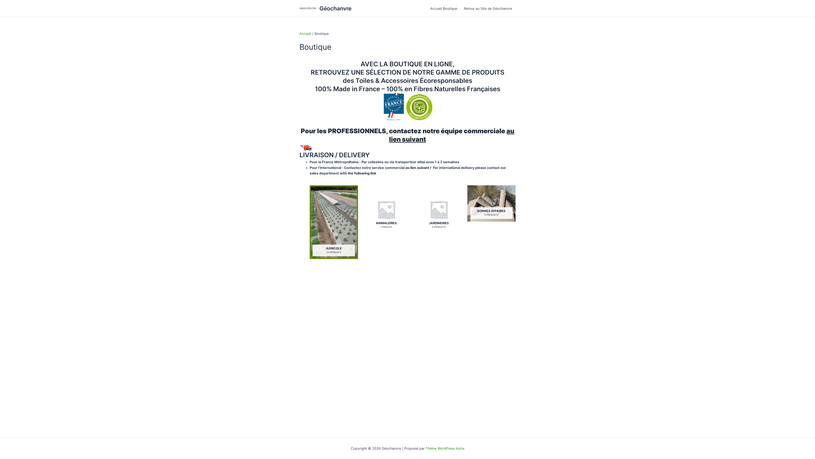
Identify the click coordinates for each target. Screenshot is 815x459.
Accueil (305, 33)
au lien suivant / (418, 168)
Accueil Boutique (443, 8)
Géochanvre (335, 8)
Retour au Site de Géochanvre (488, 8)
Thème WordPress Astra (445, 448)
